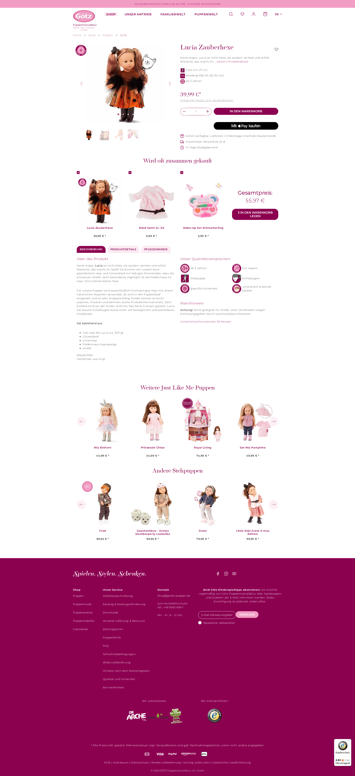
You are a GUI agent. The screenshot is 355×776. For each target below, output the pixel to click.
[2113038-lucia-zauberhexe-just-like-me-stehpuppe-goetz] (125, 83)
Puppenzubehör (84, 621)
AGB (107, 762)
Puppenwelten (83, 612)
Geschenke (80, 629)
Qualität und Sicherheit (119, 679)
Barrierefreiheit (113, 687)
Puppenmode (82, 604)
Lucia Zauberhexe (100, 228)
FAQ (106, 645)
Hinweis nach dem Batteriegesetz (126, 670)
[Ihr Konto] (254, 14)
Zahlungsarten (113, 629)
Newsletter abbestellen (219, 623)
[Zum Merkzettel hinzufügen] (276, 49)
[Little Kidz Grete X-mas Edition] (253, 503)
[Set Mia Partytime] (253, 420)
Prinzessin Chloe (153, 447)
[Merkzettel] (242, 14)
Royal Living (203, 447)
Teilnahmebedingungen (119, 654)
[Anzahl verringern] (184, 111)
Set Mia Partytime (253, 447)
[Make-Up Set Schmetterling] (203, 200)
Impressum (121, 762)
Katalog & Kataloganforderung (124, 604)
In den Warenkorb (246, 111)
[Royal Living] (203, 420)
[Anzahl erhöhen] (208, 111)
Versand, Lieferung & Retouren (124, 621)
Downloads (110, 612)
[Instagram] (226, 574)
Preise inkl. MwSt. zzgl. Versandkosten (206, 100)
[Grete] (203, 503)
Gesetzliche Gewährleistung (231, 762)
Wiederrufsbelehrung (166, 762)
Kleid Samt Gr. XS (151, 228)
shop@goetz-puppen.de (174, 595)
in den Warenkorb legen (255, 214)
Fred (102, 530)
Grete (203, 530)
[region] (126, 93)
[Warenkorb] (265, 14)
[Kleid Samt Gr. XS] (152, 200)
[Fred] (103, 503)
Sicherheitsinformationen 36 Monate (205, 321)
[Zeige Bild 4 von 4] (133, 114)
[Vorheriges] (81, 83)
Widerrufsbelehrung (117, 662)
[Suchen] (233, 14)
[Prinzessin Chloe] (153, 420)
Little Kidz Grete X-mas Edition (252, 532)
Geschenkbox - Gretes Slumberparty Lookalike (152, 532)
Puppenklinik (112, 637)
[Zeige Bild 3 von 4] (128, 114)
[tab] (91, 249)
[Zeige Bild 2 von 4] (123, 114)
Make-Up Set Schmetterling (203, 228)
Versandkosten (166, 745)
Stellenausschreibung (118, 596)
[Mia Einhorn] (103, 420)
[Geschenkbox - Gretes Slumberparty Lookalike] (153, 503)
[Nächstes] (170, 83)
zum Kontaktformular (173, 603)
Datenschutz (140, 762)
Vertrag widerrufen (196, 762)
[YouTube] (234, 574)
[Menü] (349, 741)
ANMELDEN (247, 614)
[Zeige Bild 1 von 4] (118, 114)
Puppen (78, 596)
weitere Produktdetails (232, 61)
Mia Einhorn (102, 447)
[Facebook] (218, 574)
